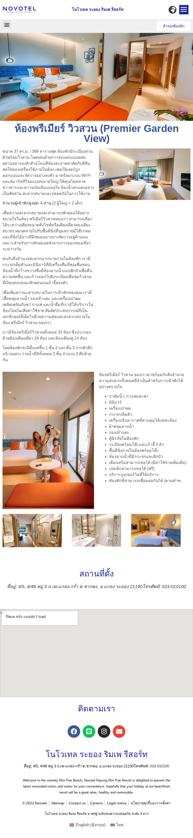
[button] (7, 24)
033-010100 (159, 766)
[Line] (89, 731)
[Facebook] (74, 731)
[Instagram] (104, 731)
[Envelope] (119, 731)
